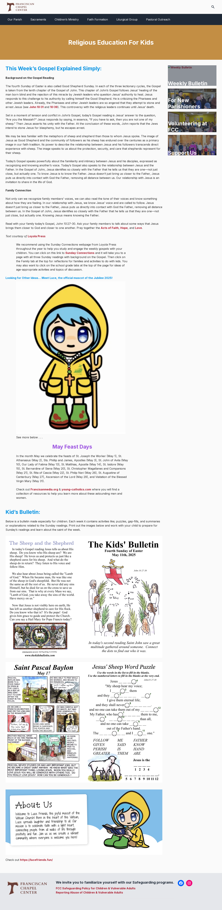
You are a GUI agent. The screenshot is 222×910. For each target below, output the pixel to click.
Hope (124, 228)
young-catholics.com (76, 489)
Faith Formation (97, 19)
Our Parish (15, 19)
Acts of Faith (110, 228)
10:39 (54, 107)
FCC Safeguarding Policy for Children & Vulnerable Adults (95, 888)
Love (138, 228)
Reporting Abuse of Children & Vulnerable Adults (89, 892)
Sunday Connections (79, 253)
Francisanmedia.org (44, 489)
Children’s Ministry (67, 19)
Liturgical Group (127, 19)
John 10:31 (36, 107)
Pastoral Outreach (158, 19)
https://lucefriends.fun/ (36, 860)
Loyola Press (36, 236)
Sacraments (38, 19)
